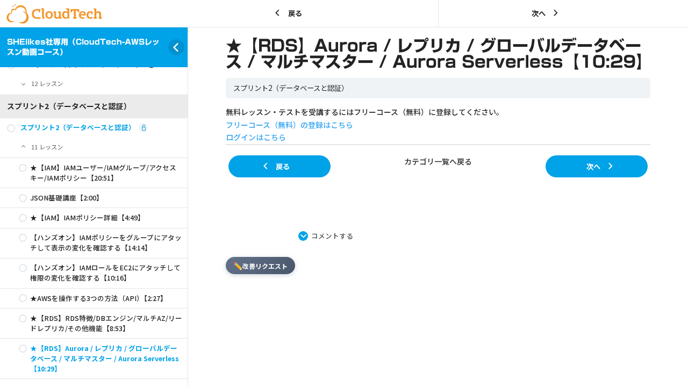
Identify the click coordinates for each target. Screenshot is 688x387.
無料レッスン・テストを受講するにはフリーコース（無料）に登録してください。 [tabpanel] (365, 124)
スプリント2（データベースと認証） (290, 88)
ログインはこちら (256, 137)
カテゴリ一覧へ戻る (438, 161)
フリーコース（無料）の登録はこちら (289, 124)
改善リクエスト (260, 265)
